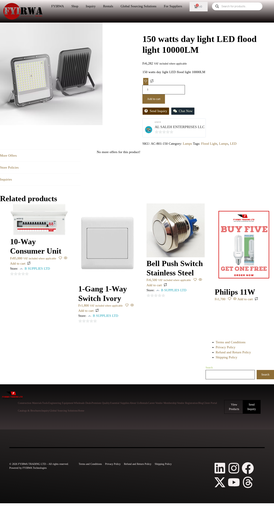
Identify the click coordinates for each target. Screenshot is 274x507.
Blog (200, 403)
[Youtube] (234, 482)
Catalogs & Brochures (29, 410)
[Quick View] (65, 258)
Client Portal (210, 403)
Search (209, 367)
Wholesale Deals (82, 403)
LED (233, 143)
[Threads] (248, 482)
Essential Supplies (119, 403)
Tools (45, 403)
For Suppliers (173, 6)
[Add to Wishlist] (145, 81)
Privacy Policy (225, 347)
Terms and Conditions (230, 342)
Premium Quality (101, 403)
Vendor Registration (187, 403)
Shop (74, 6)
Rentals (108, 6)
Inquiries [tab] (6, 179)
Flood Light (209, 143)
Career (151, 403)
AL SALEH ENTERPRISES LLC (180, 127)
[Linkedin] (220, 468)
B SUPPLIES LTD (37, 268)
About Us (135, 403)
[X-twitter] (220, 482)
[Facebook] (248, 468)
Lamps (187, 143)
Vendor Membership (166, 403)
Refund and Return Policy (233, 352)
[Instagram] (234, 468)
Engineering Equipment (60, 403)
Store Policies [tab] (9, 167)
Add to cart (153, 99)
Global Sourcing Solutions (138, 6)
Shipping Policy (226, 357)
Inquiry (91, 6)
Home (81, 410)
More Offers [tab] (8, 155)
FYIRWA (57, 6)
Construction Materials (30, 403)
